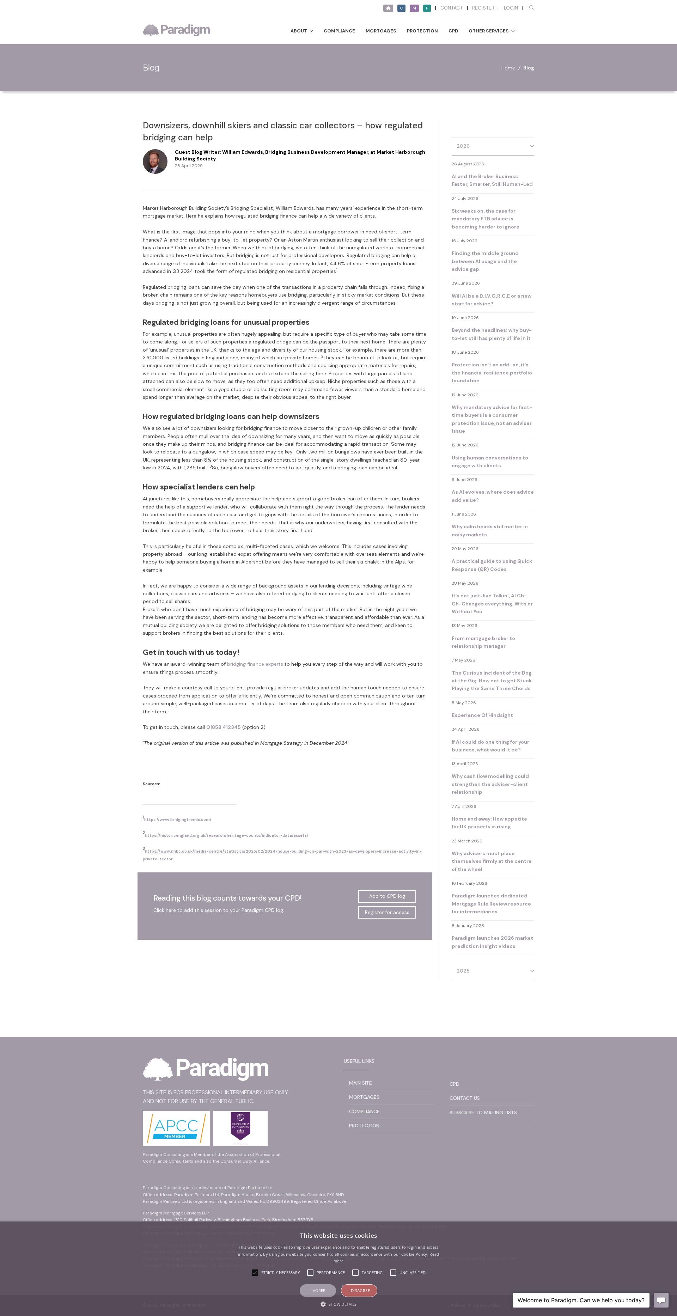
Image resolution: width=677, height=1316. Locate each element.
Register (483, 8)
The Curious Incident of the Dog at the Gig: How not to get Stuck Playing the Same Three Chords (492, 681)
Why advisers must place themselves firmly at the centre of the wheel (492, 861)
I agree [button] (317, 1290)
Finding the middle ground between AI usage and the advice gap (485, 261)
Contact (451, 8)
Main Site (360, 1083)
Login (511, 8)
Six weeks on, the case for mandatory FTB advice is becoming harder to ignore (485, 219)
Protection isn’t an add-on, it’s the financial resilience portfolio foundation (492, 372)
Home (508, 68)
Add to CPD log (387, 896)
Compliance (339, 31)
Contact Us (465, 1098)
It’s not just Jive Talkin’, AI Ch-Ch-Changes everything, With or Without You (492, 603)
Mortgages (381, 31)
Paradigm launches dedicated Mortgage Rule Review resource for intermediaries (491, 903)
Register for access (387, 912)
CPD (453, 31)
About (299, 31)
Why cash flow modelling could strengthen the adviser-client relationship (490, 784)
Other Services (489, 31)
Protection (422, 31)
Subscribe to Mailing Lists (483, 1112)
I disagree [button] (359, 1290)
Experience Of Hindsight (482, 715)
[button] (338, 1304)
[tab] (493, 147)
